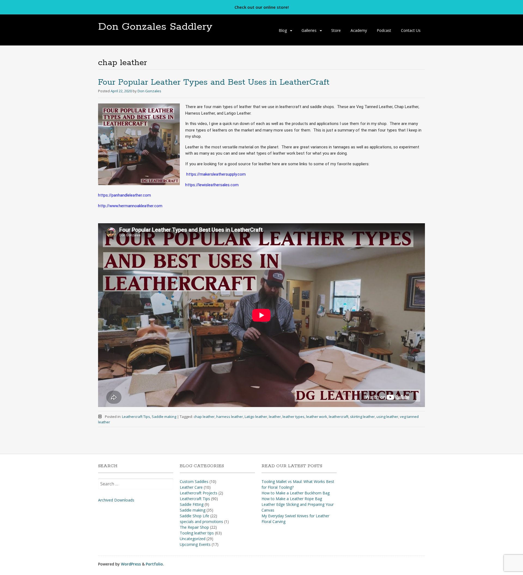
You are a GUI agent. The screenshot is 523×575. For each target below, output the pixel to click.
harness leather (229, 416)
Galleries (309, 30)
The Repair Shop (194, 527)
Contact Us (411, 30)
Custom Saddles (194, 481)
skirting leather (362, 416)
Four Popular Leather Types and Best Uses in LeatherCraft (213, 82)
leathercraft (338, 416)
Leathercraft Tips (136, 416)
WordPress (131, 564)
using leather (387, 416)
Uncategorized (192, 538)
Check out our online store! (262, 7)
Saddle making (164, 416)
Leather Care (191, 487)
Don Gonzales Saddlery (155, 26)
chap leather (204, 416)
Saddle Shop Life (194, 515)
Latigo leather (256, 416)
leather (275, 416)
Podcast (384, 30)
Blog (283, 30)
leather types (293, 416)
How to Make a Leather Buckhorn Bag (296, 493)
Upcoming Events (195, 544)
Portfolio (154, 564)
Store (336, 30)
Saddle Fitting (191, 504)
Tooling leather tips (197, 533)
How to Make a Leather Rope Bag (292, 498)
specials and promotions (201, 521)
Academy (359, 30)
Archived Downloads (116, 500)
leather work (316, 416)
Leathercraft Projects (198, 493)
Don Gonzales (149, 90)
